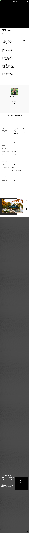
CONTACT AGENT (14, 109)
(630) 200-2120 (14, 101)
